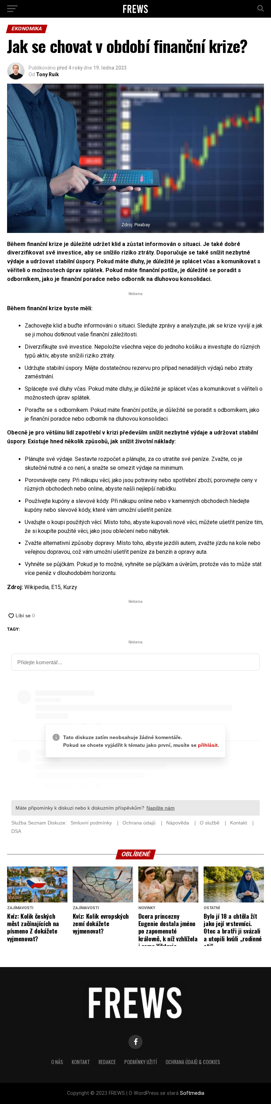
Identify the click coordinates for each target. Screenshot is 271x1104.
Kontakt (81, 1062)
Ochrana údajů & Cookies (192, 1062)
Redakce (107, 1062)
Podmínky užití (140, 1062)
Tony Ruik (47, 74)
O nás (57, 1062)
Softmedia (192, 1093)
